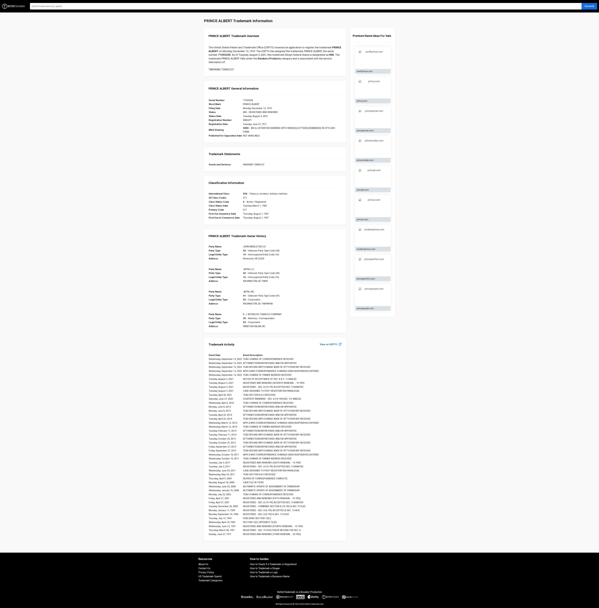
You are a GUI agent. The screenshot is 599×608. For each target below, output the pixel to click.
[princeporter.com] (373, 117)
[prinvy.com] (373, 88)
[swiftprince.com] (373, 58)
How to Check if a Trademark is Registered (273, 564)
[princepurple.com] (373, 295)
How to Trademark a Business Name (270, 576)
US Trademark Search (210, 576)
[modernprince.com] (373, 236)
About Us (203, 564)
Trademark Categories (210, 580)
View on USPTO (329, 344)
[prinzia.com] (373, 206)
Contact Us (204, 568)
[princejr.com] (373, 177)
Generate (589, 6)
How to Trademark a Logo (264, 572)
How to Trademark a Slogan (265, 568)
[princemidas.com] (373, 147)
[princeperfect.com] (373, 266)
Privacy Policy (206, 572)
